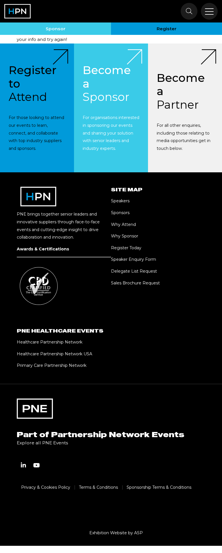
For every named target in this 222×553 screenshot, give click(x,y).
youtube (36, 465)
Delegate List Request (134, 271)
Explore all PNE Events (42, 443)
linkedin (23, 465)
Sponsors (120, 212)
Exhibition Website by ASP (116, 532)
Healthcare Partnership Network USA (54, 353)
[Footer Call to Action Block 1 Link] (37, 108)
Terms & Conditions (98, 487)
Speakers (120, 200)
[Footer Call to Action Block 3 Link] (185, 108)
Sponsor (56, 28)
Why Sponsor (124, 236)
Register (167, 28)
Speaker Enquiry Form (133, 259)
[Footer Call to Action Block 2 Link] (111, 108)
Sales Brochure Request (135, 283)
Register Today (126, 247)
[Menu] (209, 11)
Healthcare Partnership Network (50, 342)
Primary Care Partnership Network (51, 365)
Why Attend (123, 224)
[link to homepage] (17, 11)
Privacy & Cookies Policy (45, 487)
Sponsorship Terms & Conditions (159, 487)
